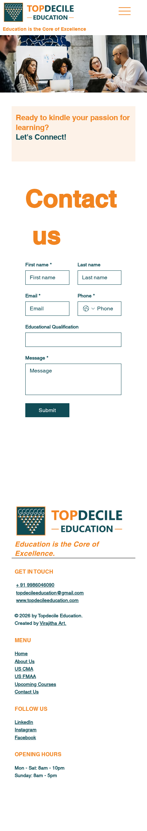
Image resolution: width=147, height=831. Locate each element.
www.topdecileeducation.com (47, 600)
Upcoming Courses (35, 684)
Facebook (25, 737)
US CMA (24, 669)
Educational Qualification (52, 326)
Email (32, 295)
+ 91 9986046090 (35, 585)
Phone (86, 295)
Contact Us (27, 691)
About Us (25, 661)
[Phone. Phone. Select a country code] (89, 309)
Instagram (26, 729)
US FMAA (25, 676)
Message (36, 358)
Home (21, 653)
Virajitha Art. (53, 623)
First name (38, 264)
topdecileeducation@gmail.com (50, 592)
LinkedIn (24, 722)
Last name (89, 264)
